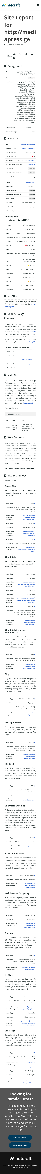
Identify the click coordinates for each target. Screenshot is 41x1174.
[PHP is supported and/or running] (34, 539)
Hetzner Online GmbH (28, 148)
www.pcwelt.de (30, 713)
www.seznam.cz (30, 798)
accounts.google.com (28, 967)
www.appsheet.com (28, 796)
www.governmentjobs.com (26, 1021)
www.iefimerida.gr (29, 531)
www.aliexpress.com (28, 1081)
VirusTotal (31, 160)
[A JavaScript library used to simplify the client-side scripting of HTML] (34, 654)
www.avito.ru (31, 1025)
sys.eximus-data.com (31, 847)
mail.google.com (30, 969)
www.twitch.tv (30, 1063)
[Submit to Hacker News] (14, 57)
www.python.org (30, 887)
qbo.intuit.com (30, 666)
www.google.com (29, 624)
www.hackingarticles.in (27, 1023)
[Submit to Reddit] (14, 54)
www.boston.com (29, 717)
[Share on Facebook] (26, 54)
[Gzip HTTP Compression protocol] (34, 875)
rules (32, 332)
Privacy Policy (31, 1165)
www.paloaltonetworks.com (26, 600)
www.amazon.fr (30, 886)
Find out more (20, 1138)
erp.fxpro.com (30, 1067)
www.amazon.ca (30, 883)
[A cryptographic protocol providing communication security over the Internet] (34, 503)
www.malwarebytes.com (27, 715)
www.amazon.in (30, 664)
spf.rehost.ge (26, 364)
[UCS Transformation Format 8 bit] (34, 838)
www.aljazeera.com (29, 800)
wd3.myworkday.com (28, 1083)
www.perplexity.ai (29, 927)
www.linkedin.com (29, 519)
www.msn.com (30, 602)
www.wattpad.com (29, 754)
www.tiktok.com (30, 620)
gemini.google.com (29, 1009)
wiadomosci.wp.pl (29, 758)
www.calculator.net (29, 533)
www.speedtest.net (29, 1079)
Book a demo (20, 1145)
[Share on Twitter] (20, 54)
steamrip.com (30, 756)
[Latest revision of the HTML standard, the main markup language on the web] (34, 955)
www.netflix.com (29, 622)
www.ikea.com (30, 923)
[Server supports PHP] (34, 523)
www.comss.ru (22, 549)
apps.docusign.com (29, 669)
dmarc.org (27, 403)
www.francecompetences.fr (26, 598)
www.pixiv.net (30, 547)
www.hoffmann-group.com (26, 584)
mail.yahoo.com (30, 1007)
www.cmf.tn (31, 535)
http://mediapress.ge (27, 144)
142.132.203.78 (27, 360)
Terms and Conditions (19, 1167)
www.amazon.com (29, 515)
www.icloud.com (30, 586)
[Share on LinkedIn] (32, 54)
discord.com (31, 1065)
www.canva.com (30, 517)
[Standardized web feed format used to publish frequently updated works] (34, 786)
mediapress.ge (30, 182)
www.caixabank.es (29, 582)
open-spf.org (28, 342)
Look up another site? (16, 45)
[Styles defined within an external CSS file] (34, 1053)
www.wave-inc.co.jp (31, 550)
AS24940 (31, 164)
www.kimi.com (30, 925)
